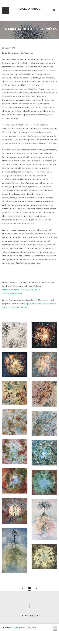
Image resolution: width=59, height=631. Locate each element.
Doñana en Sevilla (36, 589)
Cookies (15, 627)
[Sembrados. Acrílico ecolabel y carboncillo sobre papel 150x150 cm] (44, 482)
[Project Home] (29, 589)
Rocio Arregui (29, 9)
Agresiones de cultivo (22, 589)
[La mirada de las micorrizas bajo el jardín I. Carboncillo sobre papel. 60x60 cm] (14, 335)
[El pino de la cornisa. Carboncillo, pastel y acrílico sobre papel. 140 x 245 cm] (14, 550)
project (15, 48)
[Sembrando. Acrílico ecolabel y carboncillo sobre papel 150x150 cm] (14, 481)
